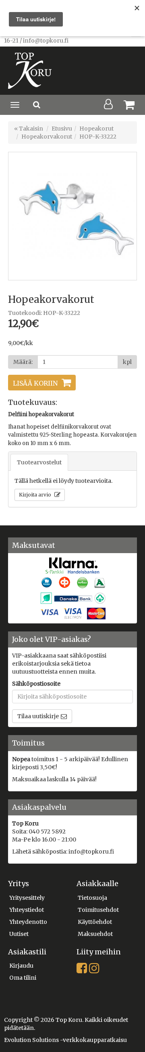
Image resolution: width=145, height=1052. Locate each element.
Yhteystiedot (26, 909)
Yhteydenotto (28, 921)
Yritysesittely (27, 897)
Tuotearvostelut (39, 462)
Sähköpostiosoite (36, 683)
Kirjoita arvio (35, 495)
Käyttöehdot (95, 921)
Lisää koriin (35, 383)
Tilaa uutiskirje (38, 716)
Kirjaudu (21, 965)
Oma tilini (22, 977)
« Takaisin (28, 128)
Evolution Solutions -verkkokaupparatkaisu (65, 1040)
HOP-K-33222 (97, 136)
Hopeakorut (96, 128)
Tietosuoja (92, 897)
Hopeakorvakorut (46, 136)
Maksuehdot (95, 934)
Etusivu (62, 128)
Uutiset (19, 934)
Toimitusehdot (98, 909)
